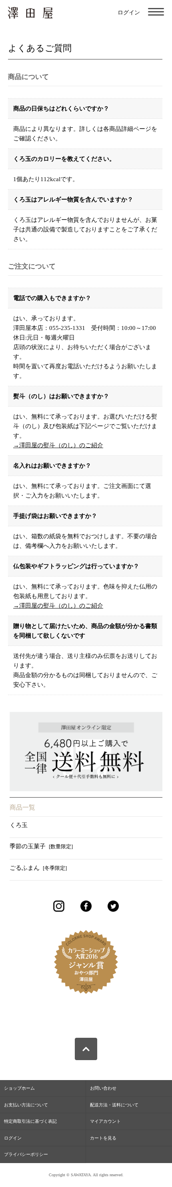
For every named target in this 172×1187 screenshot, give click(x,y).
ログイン (129, 13)
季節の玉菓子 (41, 846)
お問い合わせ (103, 1088)
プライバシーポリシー (26, 1154)
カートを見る (103, 1138)
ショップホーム (19, 1088)
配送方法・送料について (114, 1104)
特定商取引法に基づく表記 (30, 1121)
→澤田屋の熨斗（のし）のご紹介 (58, 445)
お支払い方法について (26, 1104)
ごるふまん (38, 868)
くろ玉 (19, 825)
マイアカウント (105, 1121)
